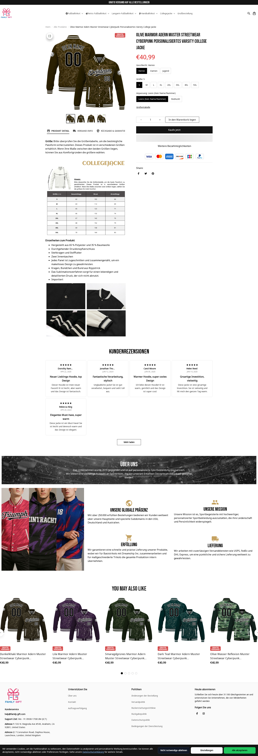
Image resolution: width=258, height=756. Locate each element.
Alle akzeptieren (239, 750)
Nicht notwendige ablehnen (173, 750)
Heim (47, 26)
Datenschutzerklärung (93, 751)
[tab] (122, 673)
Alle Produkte (60, 26)
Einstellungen (206, 750)
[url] (15, 714)
